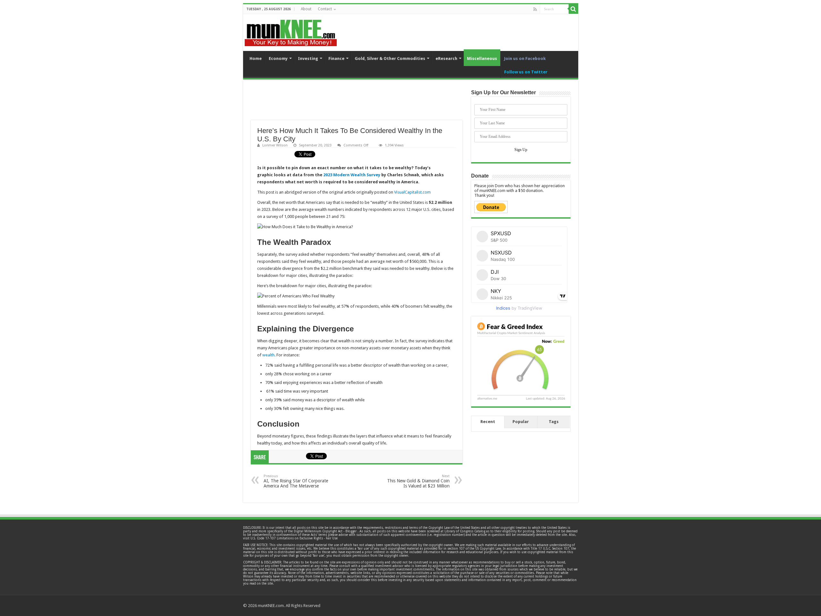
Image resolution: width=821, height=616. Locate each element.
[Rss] (535, 9)
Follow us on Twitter (525, 72)
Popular (520, 421)
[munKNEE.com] (291, 30)
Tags (554, 421)
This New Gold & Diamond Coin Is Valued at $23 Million (418, 481)
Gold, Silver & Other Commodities (390, 58)
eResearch (446, 58)
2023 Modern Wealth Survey (351, 174)
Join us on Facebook (525, 58)
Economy (278, 58)
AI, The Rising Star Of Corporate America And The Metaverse (296, 481)
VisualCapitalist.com (412, 192)
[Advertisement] (357, 104)
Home (256, 58)
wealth (268, 355)
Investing (308, 58)
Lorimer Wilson (275, 145)
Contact (325, 9)
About (306, 9)
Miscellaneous (482, 58)
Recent (487, 421)
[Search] (573, 9)
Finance (336, 58)
